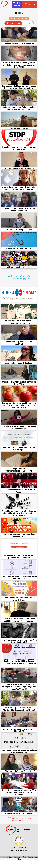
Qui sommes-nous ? (19, 847)
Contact (19, 853)
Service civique (13, 23)
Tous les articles (19, 18)
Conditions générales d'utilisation (19, 850)
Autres (29, 23)
